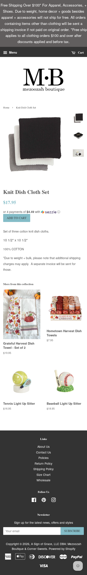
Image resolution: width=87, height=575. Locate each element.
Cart (80, 52)
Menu (12, 52)
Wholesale (43, 480)
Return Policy (43, 463)
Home (6, 107)
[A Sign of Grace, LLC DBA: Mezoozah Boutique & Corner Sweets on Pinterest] (43, 500)
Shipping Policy (43, 469)
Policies (43, 458)
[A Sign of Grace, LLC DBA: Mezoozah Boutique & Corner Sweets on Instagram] (53, 500)
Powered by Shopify (62, 549)
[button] (43, 212)
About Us (43, 446)
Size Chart (43, 474)
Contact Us (43, 452)
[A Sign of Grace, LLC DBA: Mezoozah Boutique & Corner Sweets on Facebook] (33, 500)
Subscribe (72, 531)
